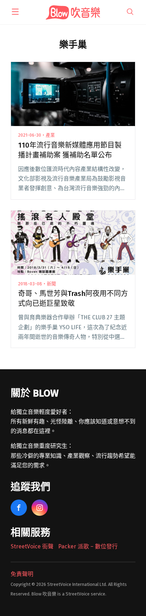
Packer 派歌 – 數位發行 (88, 546)
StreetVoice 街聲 (32, 546)
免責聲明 (22, 574)
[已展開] (15, 12)
